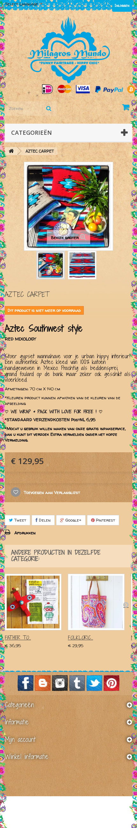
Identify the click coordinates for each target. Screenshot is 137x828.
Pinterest (105, 520)
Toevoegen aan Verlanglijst (51, 492)
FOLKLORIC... (80, 637)
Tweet (19, 520)
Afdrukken (25, 533)
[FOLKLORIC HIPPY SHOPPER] (96, 602)
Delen (44, 520)
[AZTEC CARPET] (51, 265)
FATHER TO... (18, 637)
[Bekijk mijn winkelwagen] (127, 108)
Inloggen (122, 5)
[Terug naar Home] (11, 151)
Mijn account (20, 739)
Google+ (73, 520)
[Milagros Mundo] (68, 50)
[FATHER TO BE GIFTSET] (33, 602)
